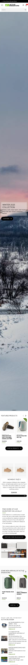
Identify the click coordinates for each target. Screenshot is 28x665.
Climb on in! (12, 629)
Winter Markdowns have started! (17, 648)
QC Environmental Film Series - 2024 (16, 623)
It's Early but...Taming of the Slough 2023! (17, 657)
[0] (26, 5)
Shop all (13, 605)
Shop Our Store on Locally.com (14, 537)
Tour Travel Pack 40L (8, 592)
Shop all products (13, 448)
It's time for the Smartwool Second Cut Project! (17, 633)
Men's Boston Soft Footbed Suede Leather (7, 437)
